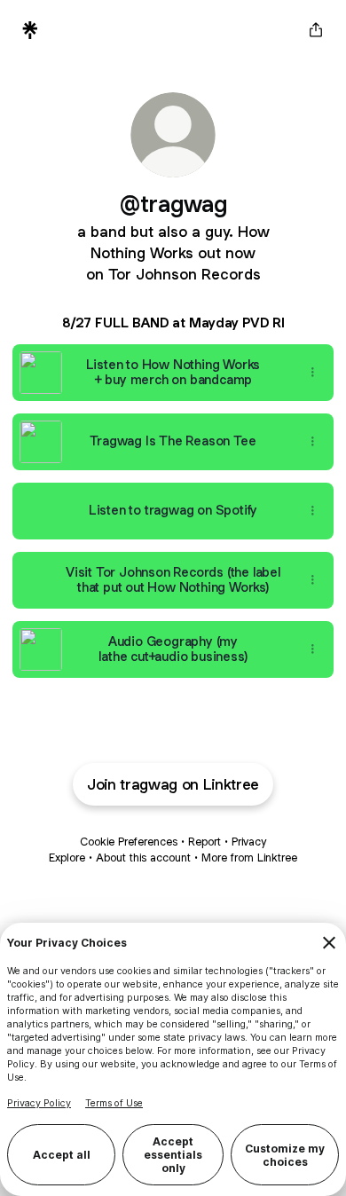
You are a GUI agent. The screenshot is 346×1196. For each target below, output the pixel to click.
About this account (143, 857)
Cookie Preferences (128, 841)
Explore (67, 857)
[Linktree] (30, 30)
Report (204, 841)
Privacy (249, 841)
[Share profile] (316, 30)
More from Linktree (249, 857)
